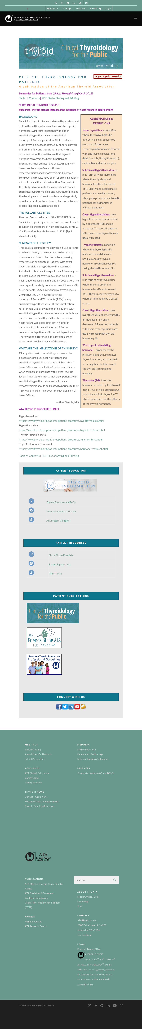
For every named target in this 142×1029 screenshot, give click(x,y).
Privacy (81, 949)
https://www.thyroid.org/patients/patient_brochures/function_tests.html (61, 439)
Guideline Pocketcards (36, 898)
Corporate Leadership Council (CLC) (95, 773)
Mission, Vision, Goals (88, 896)
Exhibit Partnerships (35, 759)
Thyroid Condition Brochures (39, 806)
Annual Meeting (33, 749)
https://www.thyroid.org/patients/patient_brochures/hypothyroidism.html (61, 420)
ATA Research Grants (35, 926)
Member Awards (33, 921)
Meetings (67, 8)
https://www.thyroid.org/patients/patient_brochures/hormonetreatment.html (63, 448)
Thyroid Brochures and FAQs (61, 502)
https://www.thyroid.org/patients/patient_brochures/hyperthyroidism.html (62, 430)
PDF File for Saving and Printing (60, 98)
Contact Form (84, 935)
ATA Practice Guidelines (58, 520)
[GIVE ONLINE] (108, 78)
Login (108, 8)
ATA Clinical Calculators (37, 773)
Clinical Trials (55, 573)
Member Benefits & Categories (92, 759)
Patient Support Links (60, 564)
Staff (79, 906)
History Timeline (33, 782)
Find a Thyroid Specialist (61, 555)
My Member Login (86, 749)
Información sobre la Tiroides (61, 511)
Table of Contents (29, 98)
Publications (52, 8)
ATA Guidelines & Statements (40, 893)
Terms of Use (93, 949)
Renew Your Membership (90, 754)
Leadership (82, 901)
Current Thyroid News (36, 796)
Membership (95, 8)
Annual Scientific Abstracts (38, 754)
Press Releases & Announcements (42, 801)
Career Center (32, 777)
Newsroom (80, 8)
